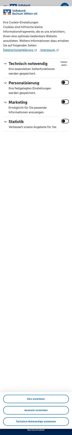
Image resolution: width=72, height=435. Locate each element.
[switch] (65, 82)
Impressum (48, 50)
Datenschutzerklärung (18, 50)
